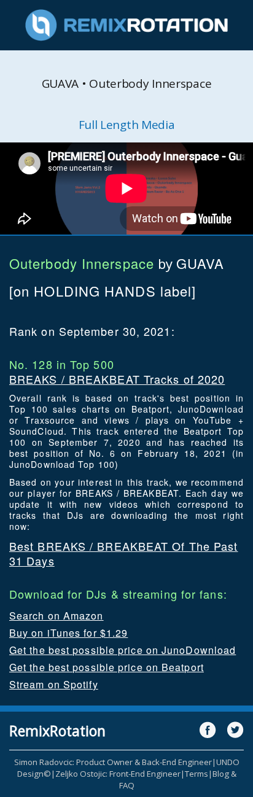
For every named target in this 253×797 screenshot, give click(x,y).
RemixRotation (57, 731)
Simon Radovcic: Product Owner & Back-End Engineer (113, 762)
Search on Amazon (56, 615)
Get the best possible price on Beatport (106, 667)
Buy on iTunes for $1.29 (68, 633)
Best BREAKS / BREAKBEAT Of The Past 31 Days (123, 553)
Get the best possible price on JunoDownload (122, 650)
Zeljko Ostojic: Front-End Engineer (118, 773)
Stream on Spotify (53, 684)
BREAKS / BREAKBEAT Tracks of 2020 (117, 379)
